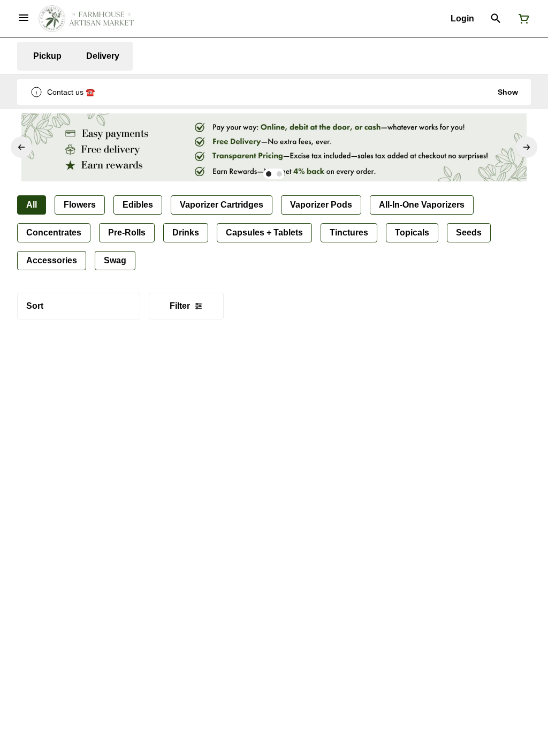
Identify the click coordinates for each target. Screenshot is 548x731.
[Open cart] (522, 19)
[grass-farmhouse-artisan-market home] (86, 18)
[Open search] (495, 19)
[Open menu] (23, 17)
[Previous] (21, 147)
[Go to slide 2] (279, 174)
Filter (180, 305)
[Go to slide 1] (268, 174)
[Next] (526, 147)
